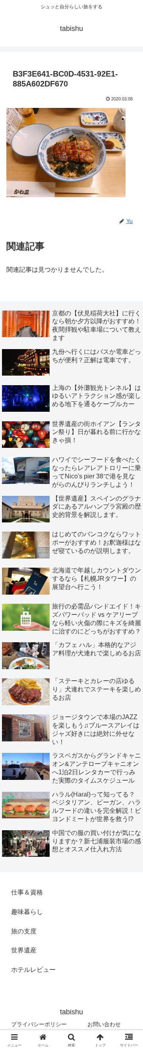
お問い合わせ (104, 1024)
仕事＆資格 (27, 892)
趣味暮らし (27, 911)
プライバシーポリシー (39, 1024)
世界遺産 (24, 950)
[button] (128, 970)
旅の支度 (24, 931)
